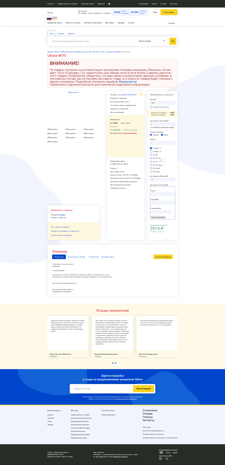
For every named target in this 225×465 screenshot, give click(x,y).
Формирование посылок (80, 421)
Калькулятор (128, 81)
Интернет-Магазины (93, 23)
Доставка (109, 23)
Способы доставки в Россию (81, 418)
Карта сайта (147, 427)
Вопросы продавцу (163, 257)
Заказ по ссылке (73, 23)
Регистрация (169, 12)
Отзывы (163, 4)
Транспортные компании (80, 425)
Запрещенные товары (79, 438)
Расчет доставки (158, 217)
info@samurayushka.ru (120, 456)
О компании (143, 4)
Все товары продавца (60, 227)
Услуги (154, 4)
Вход (155, 12)
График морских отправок (68, 4)
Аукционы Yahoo (54, 23)
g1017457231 (130, 94)
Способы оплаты (87, 4)
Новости (50, 4)
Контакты (174, 4)
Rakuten (71, 33)
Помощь (171, 23)
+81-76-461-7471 (101, 456)
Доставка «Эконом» (78, 431)
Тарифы (121, 23)
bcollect (62, 215)
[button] (109, 363)
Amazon (61, 33)
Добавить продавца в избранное (65, 231)
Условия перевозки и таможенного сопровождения (160, 438)
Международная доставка (80, 434)
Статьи (131, 23)
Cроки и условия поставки (80, 428)
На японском (94, 257)
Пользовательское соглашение (153, 434)
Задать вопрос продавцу (61, 235)
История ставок (107, 257)
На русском (59, 257)
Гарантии (101, 4)
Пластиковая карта (108, 415)
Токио (127, 102)
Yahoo (51, 33)
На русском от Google (76, 257)
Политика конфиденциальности (126, 399)
